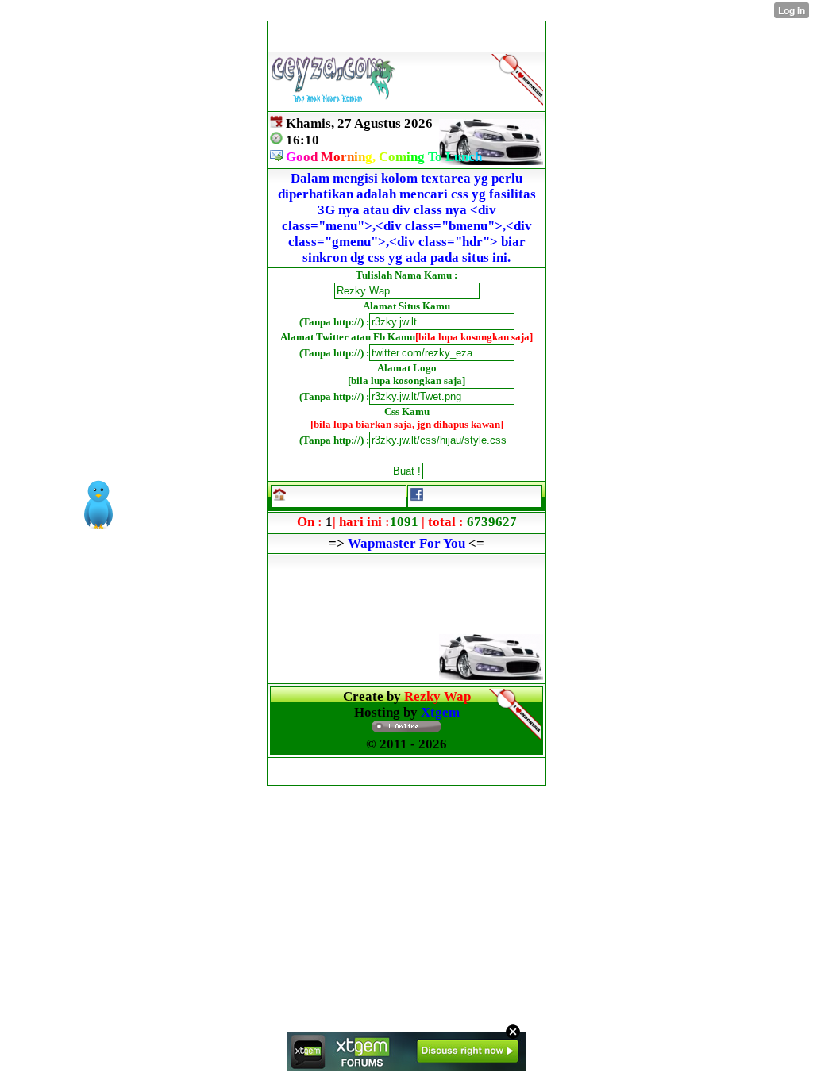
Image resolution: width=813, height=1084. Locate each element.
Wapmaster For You (406, 543)
